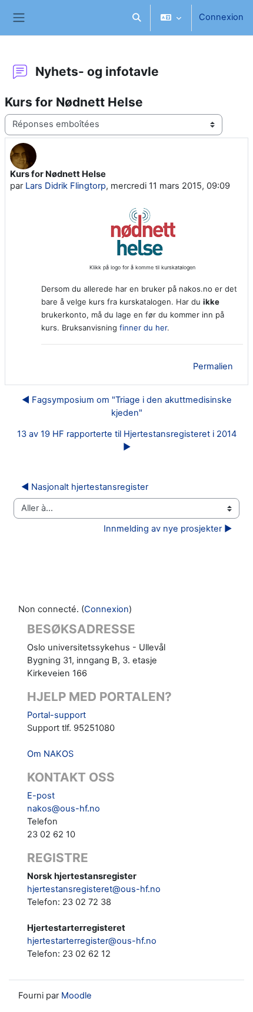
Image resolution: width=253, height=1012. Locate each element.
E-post (41, 795)
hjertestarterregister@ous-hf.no (92, 941)
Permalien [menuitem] (213, 366)
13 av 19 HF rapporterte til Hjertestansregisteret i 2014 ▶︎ (127, 440)
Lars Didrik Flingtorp (65, 186)
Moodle (76, 995)
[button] (136, 17)
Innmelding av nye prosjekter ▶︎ (168, 528)
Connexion (221, 17)
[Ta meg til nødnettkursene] (142, 253)
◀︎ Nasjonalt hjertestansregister (84, 487)
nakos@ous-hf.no (63, 808)
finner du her (143, 327)
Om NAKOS (50, 754)
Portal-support (56, 715)
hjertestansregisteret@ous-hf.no (94, 889)
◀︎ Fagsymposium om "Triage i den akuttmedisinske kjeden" (127, 406)
